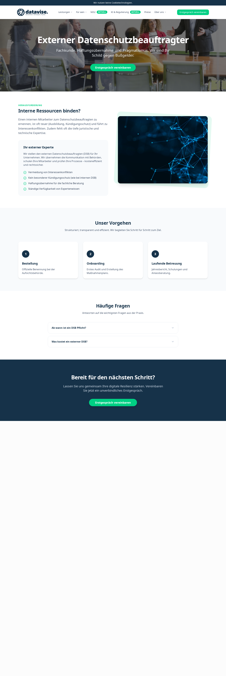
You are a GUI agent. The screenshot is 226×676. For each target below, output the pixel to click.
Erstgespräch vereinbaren (193, 12)
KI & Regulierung (125, 12)
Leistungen (64, 12)
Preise (147, 12)
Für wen (80, 12)
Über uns (159, 12)
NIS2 (98, 12)
